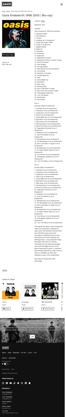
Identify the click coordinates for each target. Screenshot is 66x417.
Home (3, 11)
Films (43, 21)
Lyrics (30, 352)
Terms (12, 369)
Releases (16, 352)
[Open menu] (61, 4)
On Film (23, 352)
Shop (9, 352)
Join (32, 336)
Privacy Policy (5, 369)
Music (8, 11)
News (4, 352)
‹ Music (4, 270)
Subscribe (12, 358)
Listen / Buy (9, 55)
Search (4, 358)
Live (35, 352)
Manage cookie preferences (9, 373)
